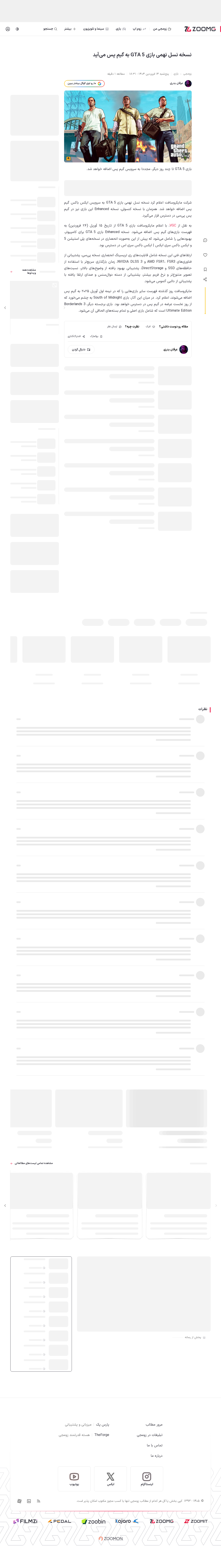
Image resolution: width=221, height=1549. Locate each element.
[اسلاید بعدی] (5, 308)
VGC (173, 225)
